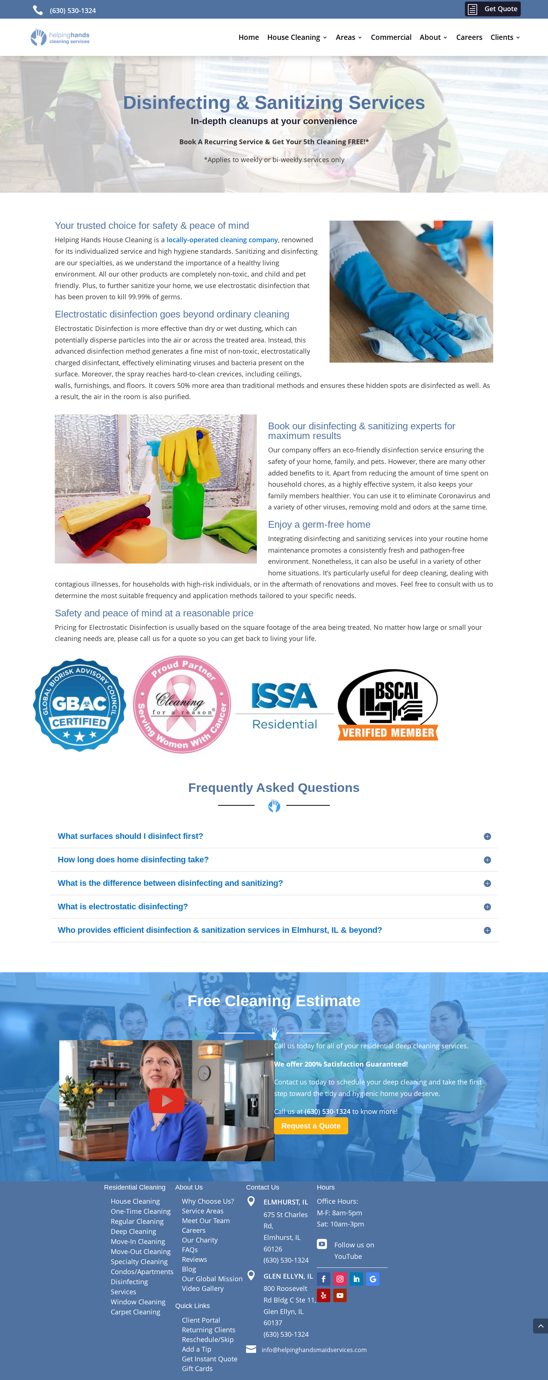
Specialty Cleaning (139, 1261)
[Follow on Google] (372, 1279)
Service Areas (203, 1210)
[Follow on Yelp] (323, 1295)
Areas (345, 37)
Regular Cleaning (137, 1221)
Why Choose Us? (208, 1201)
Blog (189, 1268)
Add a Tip (196, 1349)
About (430, 37)
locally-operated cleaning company (222, 239)
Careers (469, 37)
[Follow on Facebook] (323, 1279)
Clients (502, 37)
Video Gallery (203, 1288)
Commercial (391, 37)
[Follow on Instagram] (340, 1279)
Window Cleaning (138, 1301)
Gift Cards (197, 1368)
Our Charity (200, 1239)
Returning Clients (209, 1329)
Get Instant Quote (209, 1358)
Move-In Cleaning (138, 1241)
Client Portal (201, 1320)
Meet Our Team (206, 1220)
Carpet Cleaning (135, 1311)
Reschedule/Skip (208, 1339)
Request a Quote (311, 1126)
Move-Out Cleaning (141, 1251)
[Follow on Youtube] (340, 1295)
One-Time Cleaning (141, 1211)
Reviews (194, 1259)
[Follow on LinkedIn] (356, 1279)
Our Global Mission (212, 1278)
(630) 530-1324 (73, 10)
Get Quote (501, 8)
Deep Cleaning (133, 1231)
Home (249, 37)
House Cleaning (293, 37)
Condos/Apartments (142, 1271)
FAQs (190, 1249)
